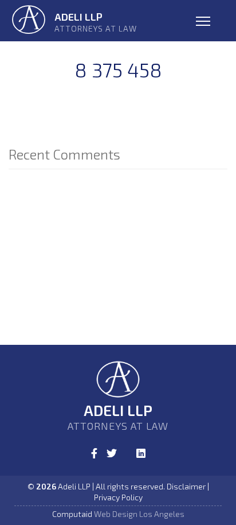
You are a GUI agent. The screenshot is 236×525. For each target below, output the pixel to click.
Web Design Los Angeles (139, 514)
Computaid (72, 514)
